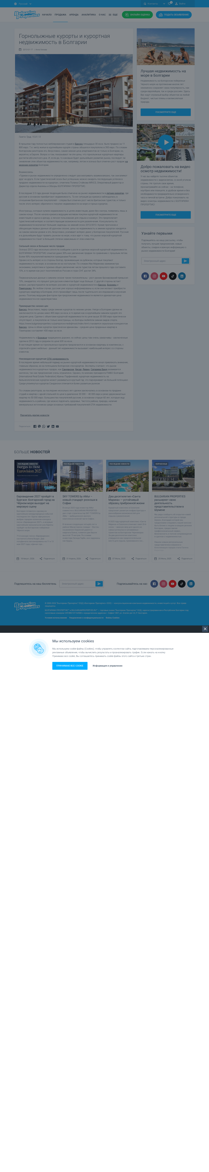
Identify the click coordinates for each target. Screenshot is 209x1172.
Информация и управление (107, 666)
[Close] (205, 629)
